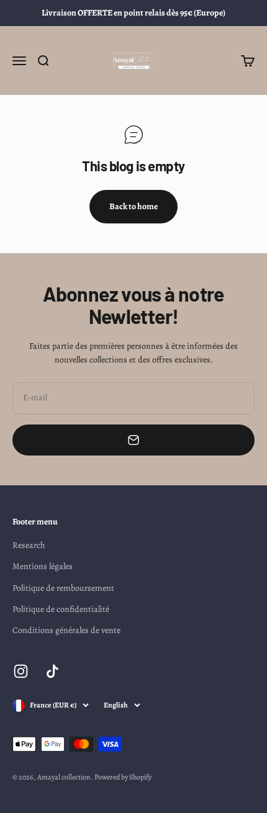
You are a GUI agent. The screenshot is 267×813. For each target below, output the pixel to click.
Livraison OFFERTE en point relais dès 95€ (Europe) (133, 13)
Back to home (133, 206)
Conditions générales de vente (66, 630)
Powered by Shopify (123, 777)
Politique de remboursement (63, 588)
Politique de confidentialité (60, 609)
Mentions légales (42, 566)
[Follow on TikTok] (52, 671)
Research (28, 545)
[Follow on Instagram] (20, 671)
